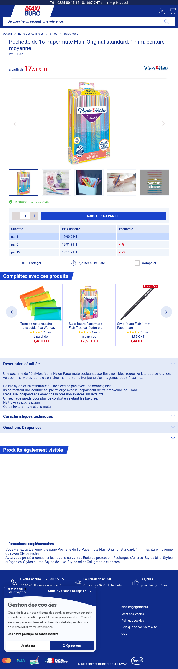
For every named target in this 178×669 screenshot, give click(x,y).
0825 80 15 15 (68, 3)
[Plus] (34, 216)
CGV (124, 633)
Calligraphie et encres (103, 562)
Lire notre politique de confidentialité (33, 634)
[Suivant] (163, 124)
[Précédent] (14, 124)
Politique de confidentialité (139, 627)
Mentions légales (132, 614)
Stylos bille (153, 558)
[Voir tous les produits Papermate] (155, 68)
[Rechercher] (166, 21)
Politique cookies (132, 620)
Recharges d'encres (128, 558)
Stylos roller (76, 562)
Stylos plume (33, 562)
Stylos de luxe (55, 562)
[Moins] (16, 216)
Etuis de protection (97, 558)
